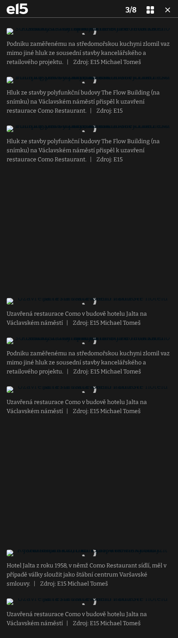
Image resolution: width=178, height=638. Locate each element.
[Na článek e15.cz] (17, 8)
